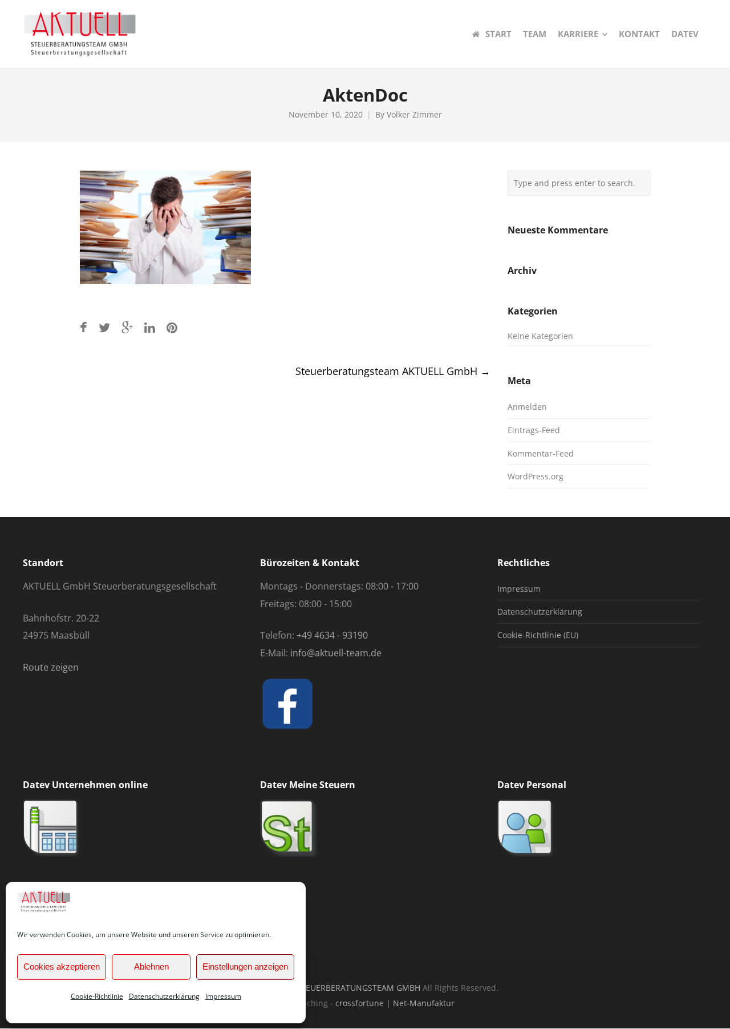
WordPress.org (535, 476)
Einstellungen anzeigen (245, 966)
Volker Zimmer (414, 114)
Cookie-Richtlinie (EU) (537, 634)
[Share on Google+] (127, 327)
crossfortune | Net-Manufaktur (395, 1003)
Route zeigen (51, 667)
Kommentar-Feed (541, 453)
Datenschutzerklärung (164, 996)
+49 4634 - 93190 (332, 635)
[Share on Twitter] (104, 327)
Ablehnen (151, 966)
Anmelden (527, 406)
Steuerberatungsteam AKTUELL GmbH (392, 371)
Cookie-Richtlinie (97, 996)
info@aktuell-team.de (336, 653)
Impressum (223, 996)
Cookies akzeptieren (61, 966)
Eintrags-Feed (534, 430)
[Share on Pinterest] (172, 327)
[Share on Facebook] (83, 327)
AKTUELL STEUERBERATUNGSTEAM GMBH (340, 987)
